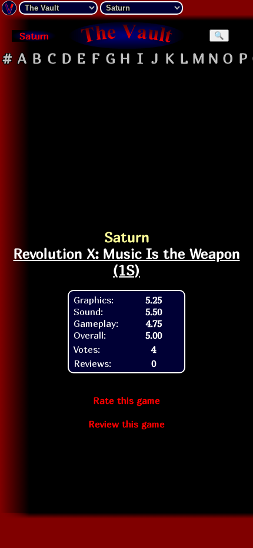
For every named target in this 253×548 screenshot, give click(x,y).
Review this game (126, 424)
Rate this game (126, 400)
